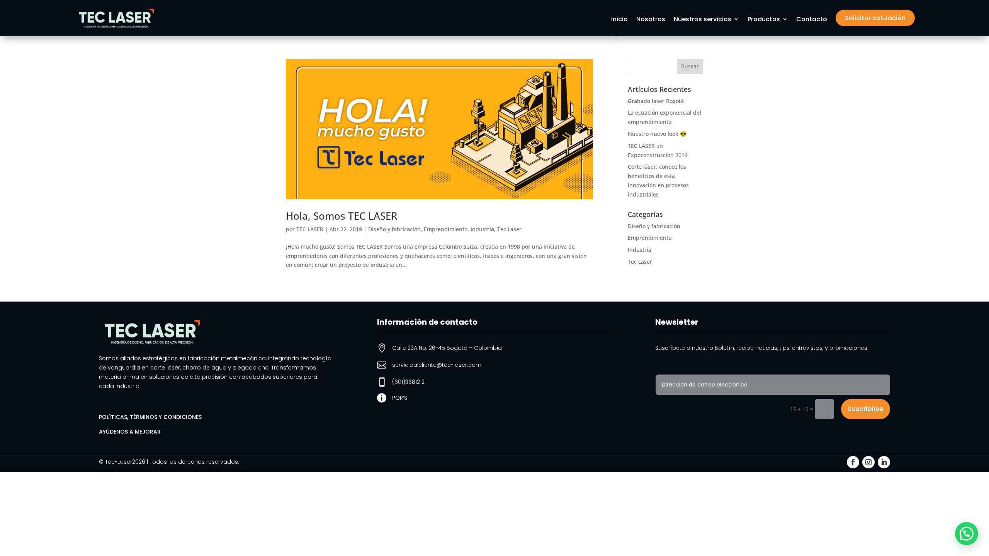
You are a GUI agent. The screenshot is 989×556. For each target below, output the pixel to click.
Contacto (811, 20)
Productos (764, 20)
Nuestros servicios (702, 20)
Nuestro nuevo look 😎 (657, 133)
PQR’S (399, 398)
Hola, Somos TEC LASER (341, 216)
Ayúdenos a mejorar (130, 432)
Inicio (619, 20)
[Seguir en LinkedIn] (884, 462)
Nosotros (650, 20)
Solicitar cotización (875, 18)
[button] (966, 533)
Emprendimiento (445, 229)
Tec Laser (509, 229)
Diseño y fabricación (394, 229)
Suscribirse (866, 409)
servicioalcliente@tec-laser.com (436, 365)
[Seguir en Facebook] (853, 462)
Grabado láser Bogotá (656, 101)
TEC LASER (309, 229)
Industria (482, 229)
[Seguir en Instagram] (868, 462)
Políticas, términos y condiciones (150, 417)
